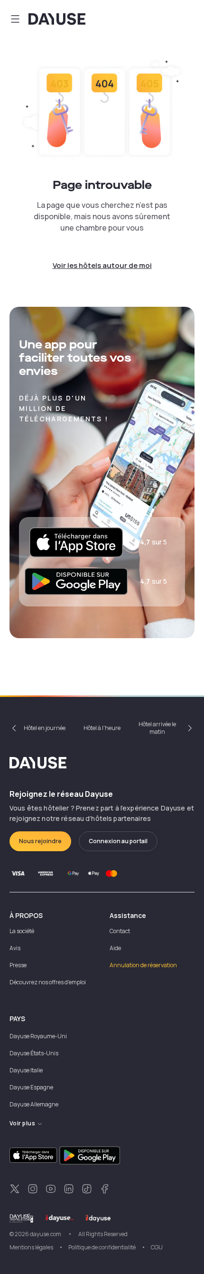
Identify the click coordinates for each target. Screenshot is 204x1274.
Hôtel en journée (44, 728)
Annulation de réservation (143, 965)
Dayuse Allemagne (33, 1104)
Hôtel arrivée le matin (157, 728)
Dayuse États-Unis (33, 1053)
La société (21, 931)
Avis (14, 948)
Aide (115, 948)
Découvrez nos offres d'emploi (47, 982)
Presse (18, 965)
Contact (120, 931)
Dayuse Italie (26, 1070)
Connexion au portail (118, 841)
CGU (157, 1247)
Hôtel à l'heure (102, 728)
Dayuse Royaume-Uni (38, 1036)
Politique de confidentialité (102, 1247)
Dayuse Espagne (31, 1087)
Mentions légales (31, 1247)
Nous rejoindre (40, 841)
